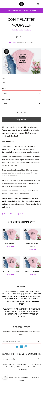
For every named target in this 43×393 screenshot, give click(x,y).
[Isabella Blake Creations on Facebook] (21, 347)
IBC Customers (21, 367)
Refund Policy (10, 367)
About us (11, 364)
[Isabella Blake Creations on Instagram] (26, 347)
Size (3, 78)
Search (4, 364)
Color (4, 89)
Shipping (12, 42)
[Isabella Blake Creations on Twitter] (17, 347)
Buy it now (21, 120)
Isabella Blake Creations (21, 30)
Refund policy (22, 369)
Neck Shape (6, 99)
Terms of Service (21, 364)
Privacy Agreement (35, 364)
